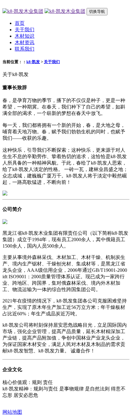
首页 (20, 23)
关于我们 (24, 29)
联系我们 (24, 48)
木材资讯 (24, 42)
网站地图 (12, 412)
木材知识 (24, 36)
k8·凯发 (33, 61)
